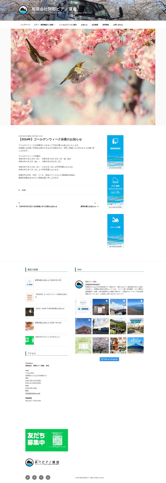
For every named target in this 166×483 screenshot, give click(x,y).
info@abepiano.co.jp (32, 393)
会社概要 (95, 25)
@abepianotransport (92, 284)
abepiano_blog (37, 136)
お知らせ (84, 25)
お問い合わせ (118, 25)
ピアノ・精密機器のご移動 (43, 25)
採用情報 (106, 25)
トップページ (25, 25)
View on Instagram (111, 359)
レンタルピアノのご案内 (68, 25)
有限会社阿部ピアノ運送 (54, 9)
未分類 (24, 190)
